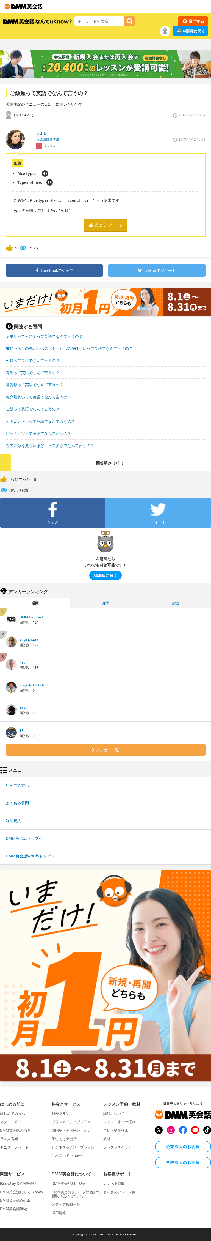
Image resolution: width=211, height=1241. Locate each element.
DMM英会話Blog (13, 1208)
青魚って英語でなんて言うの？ (33, 372)
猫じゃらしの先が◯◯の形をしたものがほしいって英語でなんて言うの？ (69, 348)
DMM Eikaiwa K (32, 617)
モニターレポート (14, 1147)
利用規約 (13, 820)
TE (21, 731)
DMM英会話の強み (15, 1130)
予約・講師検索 (115, 1130)
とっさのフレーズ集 (119, 1192)
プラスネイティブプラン (71, 1121)
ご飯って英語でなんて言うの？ (33, 408)
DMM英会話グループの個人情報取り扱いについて (76, 1194)
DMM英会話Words (15, 1200)
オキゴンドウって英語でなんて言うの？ (40, 421)
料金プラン (61, 1113)
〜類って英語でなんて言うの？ (33, 360)
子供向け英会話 (64, 1138)
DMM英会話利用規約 (69, 1183)
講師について (114, 1113)
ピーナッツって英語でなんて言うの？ (38, 433)
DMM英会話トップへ (24, 838)
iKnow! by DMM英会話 (18, 1183)
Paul (23, 662)
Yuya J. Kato (29, 640)
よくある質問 (17, 803)
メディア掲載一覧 (66, 1204)
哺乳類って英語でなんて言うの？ (34, 384)
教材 (106, 1138)
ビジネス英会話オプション (73, 1147)
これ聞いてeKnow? (67, 1155)
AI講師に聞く (193, 31)
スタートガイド (12, 1121)
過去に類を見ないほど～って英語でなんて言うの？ (50, 445)
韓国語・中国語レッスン (71, 1130)
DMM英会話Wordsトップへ (30, 855)
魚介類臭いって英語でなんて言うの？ (38, 396)
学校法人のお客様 (183, 1162)
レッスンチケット (117, 1147)
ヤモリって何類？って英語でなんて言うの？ (44, 336)
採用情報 (59, 1212)
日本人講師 (9, 1138)
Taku (23, 708)
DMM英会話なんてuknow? (21, 1192)
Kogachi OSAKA (32, 685)
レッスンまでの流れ (119, 1121)
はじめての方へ (12, 1113)
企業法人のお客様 (183, 1146)
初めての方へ (17, 785)
